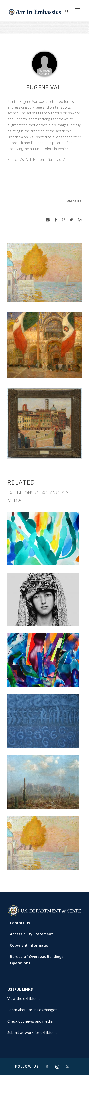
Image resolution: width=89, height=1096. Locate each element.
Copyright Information (30, 945)
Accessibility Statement (31, 933)
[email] (48, 219)
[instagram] (80, 219)
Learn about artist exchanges (32, 1009)
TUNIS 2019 (44, 737)
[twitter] (71, 219)
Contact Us (20, 922)
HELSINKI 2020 (44, 676)
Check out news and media (30, 1021)
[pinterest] (63, 219)
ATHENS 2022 (44, 615)
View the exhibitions (24, 998)
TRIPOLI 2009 (44, 859)
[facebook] (56, 219)
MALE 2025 (44, 554)
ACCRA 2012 (44, 798)
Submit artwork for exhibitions (33, 1032)
